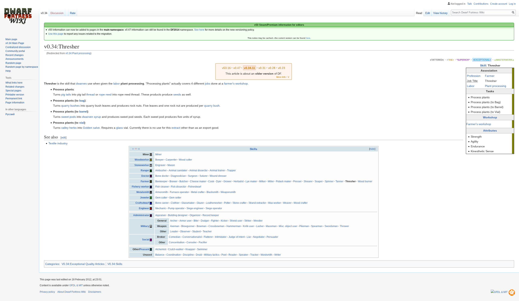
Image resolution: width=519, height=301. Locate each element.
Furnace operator (179, 192)
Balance (159, 254)
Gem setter (175, 197)
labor (116, 83)
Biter (196, 220)
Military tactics (211, 254)
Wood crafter (301, 202)
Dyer (218, 181)
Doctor (145, 176)
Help (8, 71)
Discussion (56, 13)
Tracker (254, 254)
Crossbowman (216, 226)
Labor (470, 86)
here (308, 38)
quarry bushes (70, 105)
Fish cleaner (162, 186)
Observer (185, 231)
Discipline (188, 254)
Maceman (271, 226)
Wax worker (274, 202)
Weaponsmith (228, 192)
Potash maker (283, 181)
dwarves (81, 83)
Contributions (481, 3)
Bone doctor (162, 176)
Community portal (15, 51)
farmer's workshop (236, 83)
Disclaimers (94, 291)
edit (63, 137)
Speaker (243, 254)
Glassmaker (188, 202)
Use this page (55, 34)
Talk (469, 3)
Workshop (490, 117)
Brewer (173, 181)
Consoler (192, 242)
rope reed (105, 94)
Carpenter (171, 159)
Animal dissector (198, 170)
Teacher (207, 231)
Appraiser (160, 215)
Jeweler (144, 197)
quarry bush (212, 105)
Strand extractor (257, 202)
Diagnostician (178, 176)
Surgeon (192, 176)
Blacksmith (213, 192)
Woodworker (142, 159)
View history (440, 13)
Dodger (205, 220)
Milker (262, 181)
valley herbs (69, 127)
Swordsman (331, 226)
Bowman (201, 226)
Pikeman (304, 226)
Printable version (14, 94)
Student (196, 231)
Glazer (200, 202)
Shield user (236, 220)
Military (145, 226)
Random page (13, 63)
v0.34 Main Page (14, 43)
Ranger (145, 170)
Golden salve (91, 127)
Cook (211, 181)
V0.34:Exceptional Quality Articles (83, 264)
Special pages (13, 90)
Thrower (344, 226)
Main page (11, 39)
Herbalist (238, 181)
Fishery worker (140, 186)
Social (145, 239)
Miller (271, 181)
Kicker (224, 220)
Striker (247, 220)
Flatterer (208, 237)
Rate (72, 13)
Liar (249, 237)
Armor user (185, 220)
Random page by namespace (21, 66)
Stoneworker (141, 165)
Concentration (176, 242)
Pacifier (203, 242)
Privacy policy (47, 291)
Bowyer (159, 159)
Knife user (248, 226)
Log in (512, 3)
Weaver (287, 202)
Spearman (317, 226)
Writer (277, 254)
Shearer (308, 181)
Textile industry (58, 143)
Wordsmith (266, 254)
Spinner (329, 181)
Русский (10, 114)
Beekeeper (161, 181)
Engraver (160, 165)
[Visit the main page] (18, 16)
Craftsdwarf (142, 202)
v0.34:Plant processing (78, 53)
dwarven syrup (91, 116)
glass (119, 127)
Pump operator (176, 208)
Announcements (14, 59)
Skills (253, 149)
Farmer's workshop (478, 124)
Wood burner (365, 181)
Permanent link (13, 98)
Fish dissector (178, 186)
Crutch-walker (175, 249)
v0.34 (44, 13)
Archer (173, 220)
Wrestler (258, 220)
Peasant (144, 249)
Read (419, 13)
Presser (297, 181)
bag (82, 100)
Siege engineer (195, 208)
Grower (227, 181)
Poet (223, 254)
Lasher (260, 226)
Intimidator (220, 237)
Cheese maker (198, 181)
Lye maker (251, 181)
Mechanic (160, 208)
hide (372, 149)
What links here (14, 82)
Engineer (144, 208)
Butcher (183, 181)
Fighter (215, 220)
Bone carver (162, 202)
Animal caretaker (178, 170)
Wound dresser (218, 176)
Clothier (175, 202)
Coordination (173, 254)
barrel (83, 111)
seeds (177, 94)
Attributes (490, 130)
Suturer (203, 176)
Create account (498, 3)
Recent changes (14, 55)
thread (90, 94)
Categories (52, 264)
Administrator (141, 215)
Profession (473, 75)
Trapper (231, 170)
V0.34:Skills (114, 264)
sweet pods (68, 116)
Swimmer (202, 249)
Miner (158, 154)
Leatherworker (214, 202)
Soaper (319, 181)
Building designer (178, 215)
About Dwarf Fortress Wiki (71, 291)
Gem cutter (161, 197)
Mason (171, 165)
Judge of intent (236, 237)
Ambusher (161, 170)
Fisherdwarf (194, 186)
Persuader (272, 237)
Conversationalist (192, 237)
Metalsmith (142, 192)
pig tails (66, 94)
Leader (174, 231)
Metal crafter (198, 192)
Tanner (339, 181)
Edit (427, 13)
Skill (483, 65)
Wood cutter (185, 159)
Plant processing (495, 86)
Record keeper (211, 215)
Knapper (190, 249)
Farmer (489, 75)
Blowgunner (188, 226)
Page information (14, 102)
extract (176, 127)
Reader (232, 254)
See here (199, 30)
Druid (199, 254)
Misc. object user (288, 226)
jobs (207, 83)
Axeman (174, 226)
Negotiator (259, 237)
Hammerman (233, 226)
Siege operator (214, 208)
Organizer (195, 215)
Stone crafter (240, 202)
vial (81, 122)
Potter (227, 202)
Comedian (174, 237)
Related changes (14, 86)
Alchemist (160, 249)
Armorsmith (161, 192)
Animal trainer (217, 170)
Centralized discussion (18, 47)
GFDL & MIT (76, 285)
